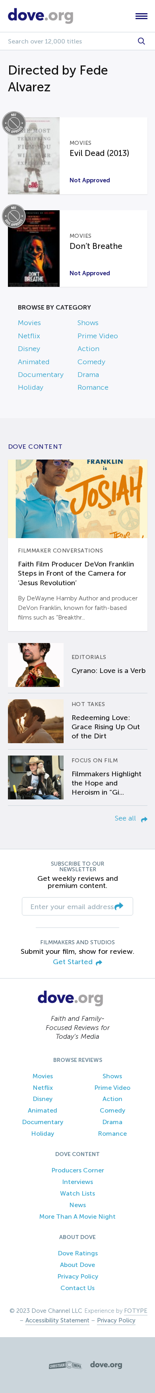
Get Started (73, 962)
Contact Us (77, 1287)
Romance (93, 387)
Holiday (30, 387)
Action (88, 349)
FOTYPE (135, 1311)
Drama (88, 375)
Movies (29, 323)
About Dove (77, 1264)
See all (126, 818)
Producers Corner (77, 1170)
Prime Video (98, 336)
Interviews (77, 1181)
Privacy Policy (77, 1276)
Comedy (91, 362)
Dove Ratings (78, 1253)
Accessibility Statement (57, 1320)
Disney (29, 349)
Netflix (29, 336)
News (77, 1205)
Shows (88, 323)
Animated (34, 362)
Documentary (41, 375)
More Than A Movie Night (77, 1216)
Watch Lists (77, 1193)
